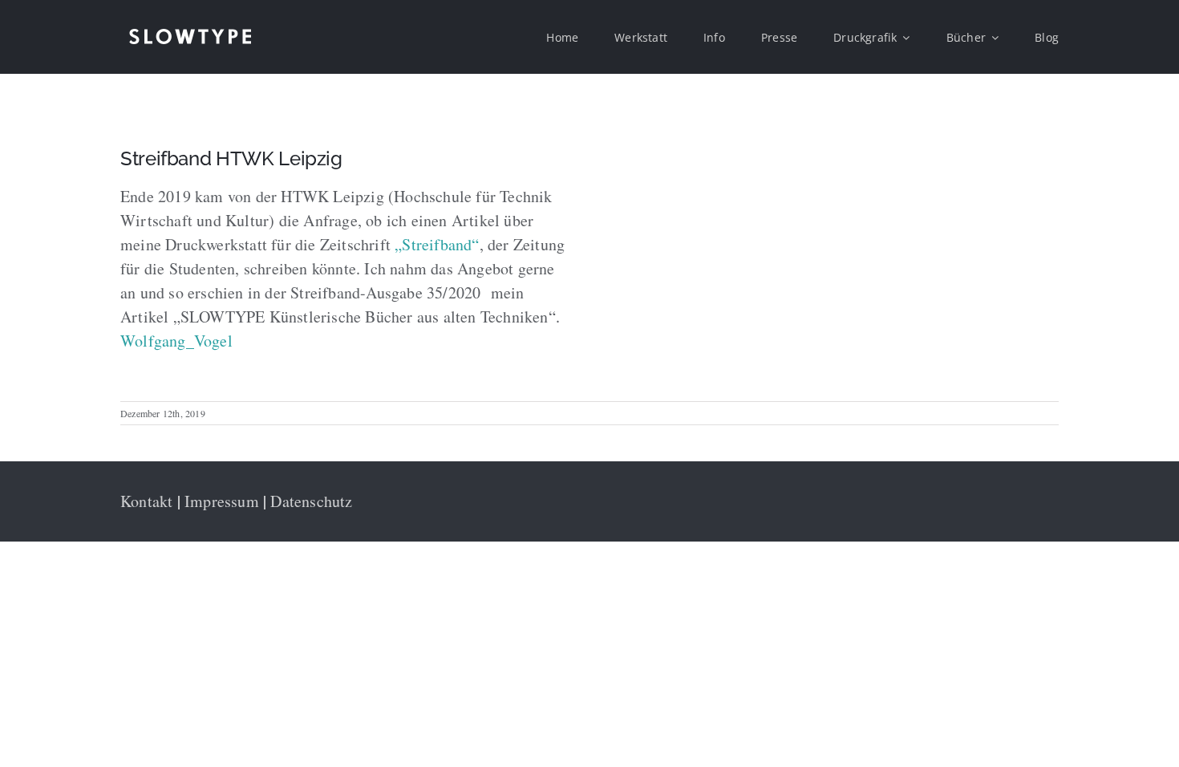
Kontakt (146, 501)
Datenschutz (311, 501)
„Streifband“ (437, 244)
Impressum (221, 501)
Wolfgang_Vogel (176, 340)
